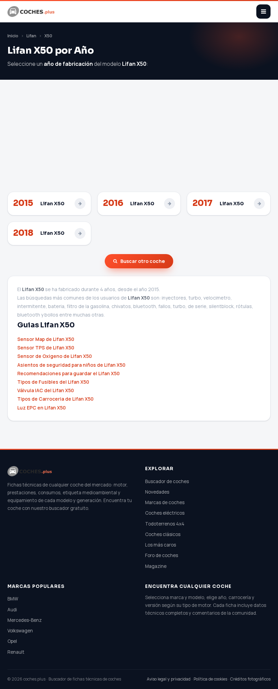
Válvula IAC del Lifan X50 (45, 390)
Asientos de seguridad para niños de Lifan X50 (71, 365)
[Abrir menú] (263, 11)
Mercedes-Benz (24, 620)
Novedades (157, 492)
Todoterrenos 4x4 (164, 524)
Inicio (12, 36)
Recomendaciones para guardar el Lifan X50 (68, 373)
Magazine (155, 566)
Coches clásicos (162, 534)
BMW (12, 599)
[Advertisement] (139, 140)
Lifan (31, 36)
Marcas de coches (164, 502)
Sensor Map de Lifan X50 (45, 339)
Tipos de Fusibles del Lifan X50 (53, 382)
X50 (48, 36)
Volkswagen (20, 631)
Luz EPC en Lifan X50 (41, 407)
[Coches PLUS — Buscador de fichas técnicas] (31, 11)
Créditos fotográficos (250, 679)
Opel (12, 641)
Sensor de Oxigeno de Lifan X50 (54, 356)
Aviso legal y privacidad (169, 679)
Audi (12, 610)
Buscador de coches (167, 481)
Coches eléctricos (164, 513)
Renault (15, 652)
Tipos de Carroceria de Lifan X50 (55, 399)
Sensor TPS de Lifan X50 (45, 347)
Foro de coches (161, 555)
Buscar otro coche (142, 261)
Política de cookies (210, 679)
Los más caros (160, 545)
